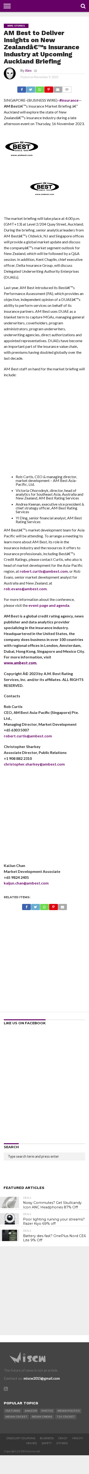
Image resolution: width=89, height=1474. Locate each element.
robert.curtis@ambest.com (44, 571)
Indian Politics (68, 1410)
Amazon (31, 1410)
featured (12, 1410)
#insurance (69, 100)
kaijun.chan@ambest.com (26, 883)
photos (47, 1410)
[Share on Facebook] (21, 88)
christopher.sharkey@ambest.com (34, 764)
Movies (31, 1443)
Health (77, 1438)
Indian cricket (16, 1416)
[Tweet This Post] (30, 88)
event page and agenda (48, 605)
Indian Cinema (42, 1416)
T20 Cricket (66, 1416)
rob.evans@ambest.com (25, 588)
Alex (28, 70)
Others (62, 1443)
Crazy (62, 1438)
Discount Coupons (20, 1438)
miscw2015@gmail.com (41, 1378)
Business (47, 1438)
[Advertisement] (44, 426)
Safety (47, 1443)
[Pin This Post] (48, 88)
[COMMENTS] (67, 88)
